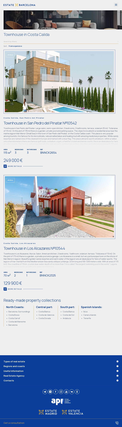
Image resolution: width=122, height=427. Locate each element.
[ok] (77, 391)
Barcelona (12, 325)
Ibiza (85, 311)
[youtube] (66, 391)
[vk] (71, 391)
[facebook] (55, 391)
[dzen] (50, 391)
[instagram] (61, 391)
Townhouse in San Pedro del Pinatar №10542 (40, 123)
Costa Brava (13, 315)
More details (15, 166)
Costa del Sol (68, 315)
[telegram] (45, 391)
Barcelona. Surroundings (19, 311)
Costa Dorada (44, 318)
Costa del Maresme (17, 321)
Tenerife (87, 318)
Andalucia (67, 318)
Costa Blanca (44, 311)
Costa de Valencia (46, 315)
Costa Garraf (14, 318)
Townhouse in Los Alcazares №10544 (34, 248)
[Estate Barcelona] (19, 5)
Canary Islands (89, 315)
